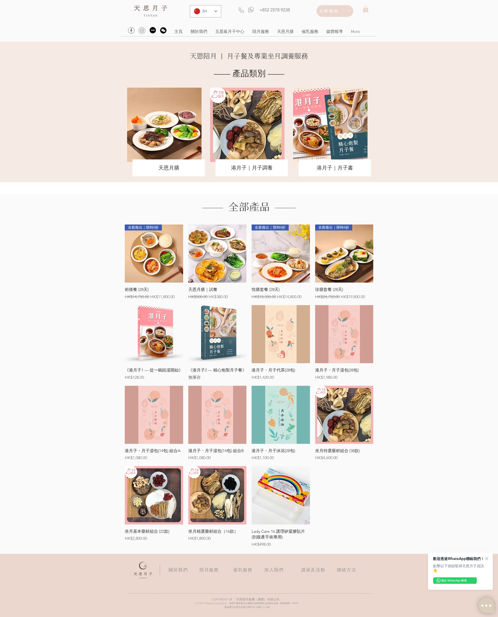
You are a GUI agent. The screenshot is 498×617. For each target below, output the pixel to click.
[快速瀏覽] (217, 254)
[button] (366, 8)
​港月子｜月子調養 (252, 168)
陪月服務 (209, 569)
